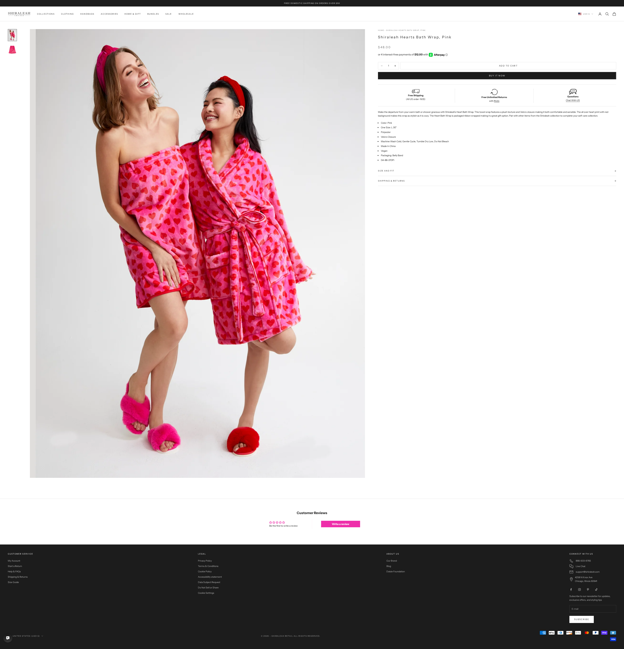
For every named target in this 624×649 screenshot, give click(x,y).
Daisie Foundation (395, 571)
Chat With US (573, 100)
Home (381, 30)
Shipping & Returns (18, 576)
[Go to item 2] (12, 50)
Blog (388, 566)
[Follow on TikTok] (596, 589)
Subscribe (581, 619)
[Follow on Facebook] (571, 589)
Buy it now (497, 75)
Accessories (109, 14)
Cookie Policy (205, 571)
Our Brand (391, 560)
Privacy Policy (205, 560)
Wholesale (186, 14)
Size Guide (13, 582)
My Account (14, 560)
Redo (496, 101)
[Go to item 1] (12, 35)
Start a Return (15, 566)
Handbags (87, 14)
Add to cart (508, 65)
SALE (168, 14)
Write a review (340, 524)
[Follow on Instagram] (579, 589)
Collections (46, 14)
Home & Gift (132, 14)
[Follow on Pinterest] (588, 589)
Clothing (67, 14)
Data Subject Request (209, 582)
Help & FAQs (14, 571)
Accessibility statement (210, 576)
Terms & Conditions (208, 566)
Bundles (153, 14)
